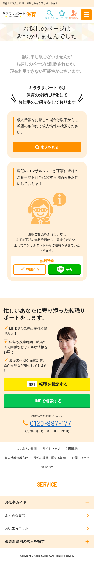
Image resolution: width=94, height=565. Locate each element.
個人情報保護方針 (16, 457)
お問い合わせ (80, 457)
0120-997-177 (50, 423)
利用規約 (72, 448)
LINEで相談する (47, 401)
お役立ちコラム (16, 528)
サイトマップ (51, 448)
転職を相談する (48, 384)
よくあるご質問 (26, 448)
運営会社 (47, 467)
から (69, 269)
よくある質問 (15, 515)
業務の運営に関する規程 (50, 457)
